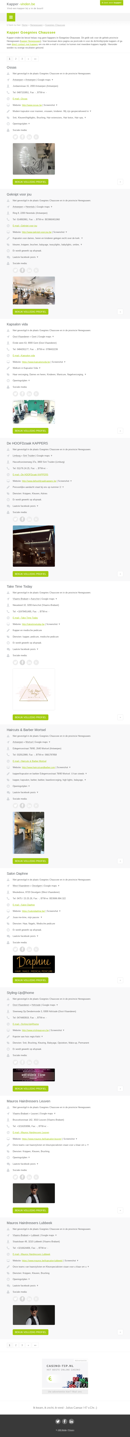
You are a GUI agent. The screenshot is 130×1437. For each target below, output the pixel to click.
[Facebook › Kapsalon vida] (22, 393)
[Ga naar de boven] (120, 182)
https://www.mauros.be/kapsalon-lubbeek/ (42, 1260)
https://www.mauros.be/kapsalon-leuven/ (42, 1139)
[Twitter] (58, 1421)
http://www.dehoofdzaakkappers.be (39, 481)
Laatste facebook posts (26, 257)
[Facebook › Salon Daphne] (22, 949)
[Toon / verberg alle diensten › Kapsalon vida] (68, 374)
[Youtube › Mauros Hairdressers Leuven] (36, 1177)
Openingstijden (21, 123)
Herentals (30, 207)
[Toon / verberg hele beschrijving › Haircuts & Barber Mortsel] (68, 773)
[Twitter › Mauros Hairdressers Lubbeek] (15, 1299)
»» (35, 59)
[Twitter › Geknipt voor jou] (15, 270)
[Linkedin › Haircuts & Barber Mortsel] (29, 805)
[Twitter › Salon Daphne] (15, 949)
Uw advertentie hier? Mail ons (65, 1391)
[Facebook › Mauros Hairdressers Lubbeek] (22, 1299)
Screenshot (51, 105)
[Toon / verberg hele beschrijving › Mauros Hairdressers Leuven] (68, 1145)
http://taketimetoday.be (33, 624)
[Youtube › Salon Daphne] (36, 949)
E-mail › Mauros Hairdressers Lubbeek (31, 1254)
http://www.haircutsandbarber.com (38, 767)
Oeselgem (37, 885)
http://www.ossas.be (32, 105)
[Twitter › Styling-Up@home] (15, 1062)
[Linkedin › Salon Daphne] (29, 949)
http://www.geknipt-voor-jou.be (36, 232)
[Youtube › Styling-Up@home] (36, 1062)
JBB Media (62, 1430)
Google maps (45, 80)
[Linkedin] (71, 1421)
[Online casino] (67, 1360)
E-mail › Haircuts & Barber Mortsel (29, 761)
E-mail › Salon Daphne (24, 905)
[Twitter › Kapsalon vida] (15, 393)
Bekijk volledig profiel (30, 182)
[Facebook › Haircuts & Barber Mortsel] (22, 805)
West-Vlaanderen (21, 885)
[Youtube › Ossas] (36, 137)
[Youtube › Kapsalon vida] (36, 393)
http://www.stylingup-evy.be (35, 1030)
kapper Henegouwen (30, 41)
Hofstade (36, 1005)
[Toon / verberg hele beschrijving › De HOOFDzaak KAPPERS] (68, 487)
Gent (34, 336)
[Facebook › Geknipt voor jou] (22, 270)
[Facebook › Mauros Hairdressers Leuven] (22, 1177)
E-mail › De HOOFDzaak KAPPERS (30, 474)
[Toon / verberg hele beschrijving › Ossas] (68, 111)
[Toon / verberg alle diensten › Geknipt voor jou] (68, 244)
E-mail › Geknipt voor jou (25, 225)
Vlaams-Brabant (20, 599)
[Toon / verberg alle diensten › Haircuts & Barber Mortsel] (68, 780)
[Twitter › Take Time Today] (15, 662)
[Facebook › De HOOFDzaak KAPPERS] (22, 519)
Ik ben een (112, 3)
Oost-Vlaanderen (21, 336)
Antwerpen (18, 80)
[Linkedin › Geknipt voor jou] (29, 270)
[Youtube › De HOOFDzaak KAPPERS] (36, 519)
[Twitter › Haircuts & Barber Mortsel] (15, 805)
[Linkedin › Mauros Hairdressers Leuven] (29, 1177)
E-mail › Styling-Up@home (26, 1024)
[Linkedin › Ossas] (29, 137)
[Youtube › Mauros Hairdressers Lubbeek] (36, 1299)
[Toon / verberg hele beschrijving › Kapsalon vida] (68, 368)
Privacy (71, 1430)
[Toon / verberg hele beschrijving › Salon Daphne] (68, 917)
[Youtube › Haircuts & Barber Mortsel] (36, 805)
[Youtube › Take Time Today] (36, 662)
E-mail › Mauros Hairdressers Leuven (31, 1132)
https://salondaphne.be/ (33, 911)
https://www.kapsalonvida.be (36, 362)
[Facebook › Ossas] (22, 137)
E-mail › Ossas (20, 98)
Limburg (16, 455)
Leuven (34, 1113)
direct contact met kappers (25, 44)
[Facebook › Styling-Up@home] (22, 1062)
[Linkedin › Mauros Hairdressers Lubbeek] (29, 1299)
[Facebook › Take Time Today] (22, 662)
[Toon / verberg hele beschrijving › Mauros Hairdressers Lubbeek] (68, 1266)
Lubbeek (35, 1235)
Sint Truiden (29, 455)
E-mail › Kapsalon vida (24, 355)
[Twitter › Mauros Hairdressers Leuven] (15, 1177)
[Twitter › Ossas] (15, 137)
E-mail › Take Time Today (25, 618)
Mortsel (29, 742)
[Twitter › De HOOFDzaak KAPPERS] (15, 519)
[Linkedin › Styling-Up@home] (29, 1062)
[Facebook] (64, 1421)
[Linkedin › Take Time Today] (29, 662)
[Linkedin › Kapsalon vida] (29, 393)
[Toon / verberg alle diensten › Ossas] (68, 117)
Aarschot (35, 599)
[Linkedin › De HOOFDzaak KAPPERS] (29, 519)
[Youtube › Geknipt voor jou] (36, 270)
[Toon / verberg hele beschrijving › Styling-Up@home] (68, 1036)
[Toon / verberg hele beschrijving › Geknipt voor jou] (68, 238)
